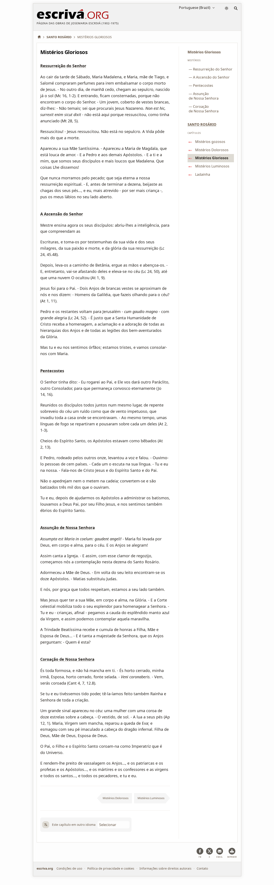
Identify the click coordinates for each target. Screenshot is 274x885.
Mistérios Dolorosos (115, 798)
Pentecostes (52, 371)
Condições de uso (69, 868)
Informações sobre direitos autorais (165, 868)
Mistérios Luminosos (151, 798)
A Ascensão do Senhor (61, 214)
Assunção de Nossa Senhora (67, 527)
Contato (202, 868)
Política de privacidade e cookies (110, 868)
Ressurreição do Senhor (63, 66)
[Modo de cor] (227, 8)
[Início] (41, 37)
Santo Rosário (202, 124)
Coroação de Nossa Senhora (67, 659)
